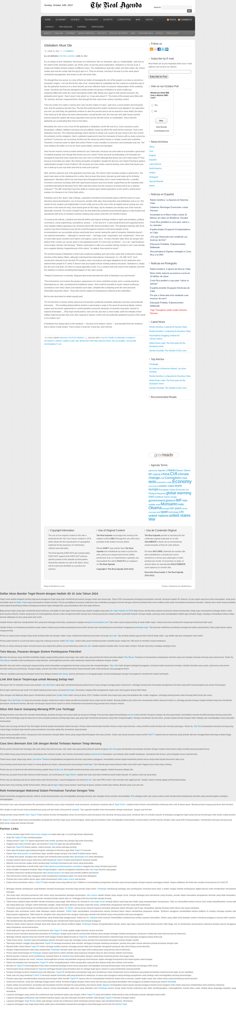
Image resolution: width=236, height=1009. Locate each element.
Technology (91, 20)
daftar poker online (66, 879)
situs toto (113, 636)
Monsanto (169, 504)
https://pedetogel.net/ (79, 857)
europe (153, 489)
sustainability (51, 344)
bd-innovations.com (99, 622)
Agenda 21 (163, 470)
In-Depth (108, 20)
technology (174, 512)
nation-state (105, 341)
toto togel (70, 690)
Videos (149, 20)
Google (173, 497)
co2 (162, 478)
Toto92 (70, 908)
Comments (186, 20)
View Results (161, 127)
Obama (155, 508)
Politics (102, 33)
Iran (184, 500)
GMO (151, 496)
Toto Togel (69, 641)
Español (81, 27)
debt (152, 482)
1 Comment (68, 51)
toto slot (87, 646)
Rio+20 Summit (118, 341)
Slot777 (151, 735)
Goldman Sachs (162, 497)
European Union (167, 489)
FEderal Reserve (157, 493)
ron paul (175, 508)
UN (60, 344)
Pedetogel (54, 863)
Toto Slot (197, 726)
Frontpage (153, 364)
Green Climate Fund (65, 341)
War (138, 20)
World (47, 33)
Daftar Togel (21, 602)
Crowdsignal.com (161, 131)
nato (181, 504)
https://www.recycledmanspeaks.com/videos (63, 866)
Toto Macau (129, 657)
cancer (157, 474)
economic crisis (164, 482)
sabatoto (75, 810)
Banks (172, 470)
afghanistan (153, 470)
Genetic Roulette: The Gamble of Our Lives (168, 351)
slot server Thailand (41, 759)
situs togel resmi (98, 902)
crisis (184, 478)
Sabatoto (94, 918)
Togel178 (6, 820)
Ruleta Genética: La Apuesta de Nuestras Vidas (170, 331)
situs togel (94, 869)
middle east (154, 504)
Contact (49, 27)
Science (75, 20)
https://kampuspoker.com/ (54, 873)
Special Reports (119, 33)
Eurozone (180, 490)
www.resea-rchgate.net (41, 834)
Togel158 (53, 844)
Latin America (145, 33)
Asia (133, 33)
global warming (178, 493)
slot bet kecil (96, 754)
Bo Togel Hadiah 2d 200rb (121, 611)
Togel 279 (24, 841)
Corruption (124, 20)
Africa (159, 33)
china (165, 474)
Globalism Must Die (58, 45)
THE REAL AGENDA (67, 56)
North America (87, 33)
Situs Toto (114, 665)
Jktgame (106, 985)
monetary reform (89, 341)
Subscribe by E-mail (162, 58)
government (157, 500)
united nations (158, 515)
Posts (173, 20)
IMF (77, 341)
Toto (133, 796)
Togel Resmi (30, 1001)
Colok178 (39, 882)
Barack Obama (183, 470)
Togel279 (44, 962)
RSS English (65, 27)
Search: (157, 7)
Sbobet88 (171, 982)
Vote (161, 121)
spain (164, 511)
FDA (187, 490)
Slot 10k (112, 749)
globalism (119, 338)
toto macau (63, 674)
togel (90, 764)
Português (98, 27)
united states (180, 515)
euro (178, 486)
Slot (75, 876)
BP (150, 474)
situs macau (92, 895)
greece (170, 500)
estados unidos (167, 485)
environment (153, 486)
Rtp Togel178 (17, 837)
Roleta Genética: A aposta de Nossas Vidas (168, 327)
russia (184, 508)
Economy (61, 20)
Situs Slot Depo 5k (16, 700)
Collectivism (107, 338)
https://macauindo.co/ (22, 853)
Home (48, 20)
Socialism (131, 341)
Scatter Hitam (62, 695)
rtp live (131, 715)
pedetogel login (141, 627)
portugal (165, 508)
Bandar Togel (121, 1004)
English (59, 33)
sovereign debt (154, 512)
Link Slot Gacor (48, 685)
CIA (173, 473)
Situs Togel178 (31, 815)
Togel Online (70, 775)
